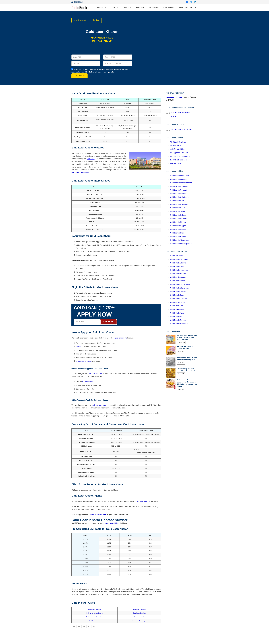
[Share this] (79, 626)
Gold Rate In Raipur (177, 309)
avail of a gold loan (99, 405)
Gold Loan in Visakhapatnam (181, 244)
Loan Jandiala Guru (96, 617)
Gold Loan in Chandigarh (179, 186)
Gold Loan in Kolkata (178, 215)
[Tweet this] (84, 626)
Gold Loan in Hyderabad (179, 204)
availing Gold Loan (144, 501)
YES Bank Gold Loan (178, 142)
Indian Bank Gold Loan (178, 160)
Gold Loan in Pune (177, 233)
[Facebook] (187, 2)
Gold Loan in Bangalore (179, 179)
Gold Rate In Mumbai (178, 277)
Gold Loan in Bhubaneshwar (181, 183)
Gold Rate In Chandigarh (179, 288)
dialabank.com (87, 382)
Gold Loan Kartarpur (94, 609)
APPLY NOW (79, 76)
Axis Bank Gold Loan (178, 149)
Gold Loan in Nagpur (178, 226)
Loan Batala (96, 621)
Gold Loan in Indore (177, 208)
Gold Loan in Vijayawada (179, 240)
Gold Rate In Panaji (177, 302)
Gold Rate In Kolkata (178, 274)
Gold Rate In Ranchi (177, 313)
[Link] (79, 7)
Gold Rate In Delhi (177, 266)
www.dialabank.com (98, 514)
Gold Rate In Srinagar (178, 320)
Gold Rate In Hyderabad (179, 270)
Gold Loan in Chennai (178, 190)
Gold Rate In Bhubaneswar (180, 284)
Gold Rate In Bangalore (179, 259)
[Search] (196, 7)
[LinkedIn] (195, 2)
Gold (134, 609)
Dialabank (79, 347)
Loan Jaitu (141, 617)
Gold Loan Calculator (181, 129)
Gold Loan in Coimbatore (179, 197)
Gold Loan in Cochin (178, 193)
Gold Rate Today (176, 256)
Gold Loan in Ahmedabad (179, 176)
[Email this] (73, 626)
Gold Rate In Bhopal (177, 281)
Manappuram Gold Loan (179, 153)
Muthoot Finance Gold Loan (180, 156)
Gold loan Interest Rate (80, 172)
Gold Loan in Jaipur (177, 211)
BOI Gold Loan (175, 163)
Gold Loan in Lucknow (178, 218)
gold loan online (121, 338)
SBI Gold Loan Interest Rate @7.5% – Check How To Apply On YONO (187, 337)
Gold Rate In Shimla (177, 316)
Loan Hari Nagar (141, 621)
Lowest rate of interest (84, 361)
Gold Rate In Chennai (178, 263)
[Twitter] (191, 2)
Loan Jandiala (141, 613)
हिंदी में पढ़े (96, 20)
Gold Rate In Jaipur (177, 295)
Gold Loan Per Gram (174, 97)
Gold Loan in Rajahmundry (180, 236)
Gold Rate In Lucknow (178, 299)
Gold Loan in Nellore (178, 229)
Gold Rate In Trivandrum (179, 324)
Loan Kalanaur (141, 609)
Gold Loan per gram (95, 374)
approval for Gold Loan (111, 523)
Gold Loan (91, 159)
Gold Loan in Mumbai (178, 222)
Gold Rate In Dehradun (178, 291)
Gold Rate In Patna (177, 306)
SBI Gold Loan (175, 145)
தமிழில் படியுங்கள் (80, 20)
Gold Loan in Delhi (177, 201)
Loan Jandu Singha (96, 613)
